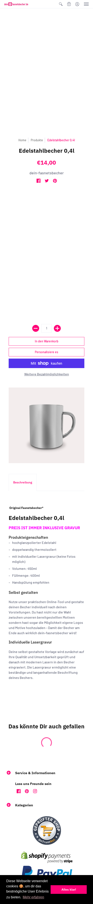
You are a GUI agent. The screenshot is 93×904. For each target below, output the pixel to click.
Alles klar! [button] (68, 889)
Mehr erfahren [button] (33, 897)
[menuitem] (61, 4)
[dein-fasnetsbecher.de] (16, 4)
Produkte (37, 140)
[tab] (23, 482)
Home (22, 140)
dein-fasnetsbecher (46, 172)
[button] (61, 4)
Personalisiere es (46, 352)
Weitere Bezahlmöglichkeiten (46, 374)
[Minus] (35, 328)
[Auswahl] (57, 328)
